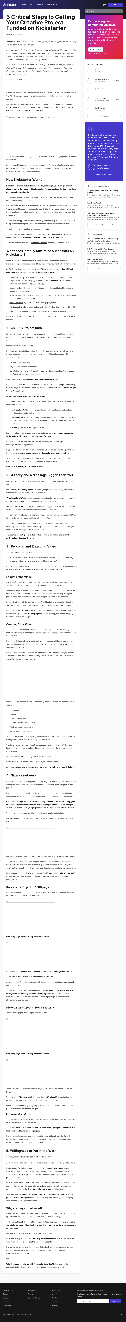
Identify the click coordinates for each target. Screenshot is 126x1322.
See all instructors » (104, 116)
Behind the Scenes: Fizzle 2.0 (97, 259)
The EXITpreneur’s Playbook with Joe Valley (102, 239)
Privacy (55, 1306)
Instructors (7, 1306)
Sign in (104, 5)
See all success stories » (104, 174)
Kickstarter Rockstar (39, 243)
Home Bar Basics (16, 295)
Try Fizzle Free (115, 5)
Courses (23, 5)
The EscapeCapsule (17, 307)
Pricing (30, 1294)
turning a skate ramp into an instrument (50, 337)
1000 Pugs (13, 311)
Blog (31, 5)
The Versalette (15, 278)
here (41, 284)
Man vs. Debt (32, 56)
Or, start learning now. (97, 54)
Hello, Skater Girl (16, 303)
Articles (6, 1302)
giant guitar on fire (24, 337)
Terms (54, 1302)
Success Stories (52, 5)
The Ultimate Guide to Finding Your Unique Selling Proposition (47, 385)
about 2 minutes (54, 590)
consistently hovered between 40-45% (52, 234)
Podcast (40, 5)
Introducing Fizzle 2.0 (94, 203)
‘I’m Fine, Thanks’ (39, 60)
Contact (55, 1298)
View (117, 71)
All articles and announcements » (104, 225)
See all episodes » (104, 269)
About (54, 1294)
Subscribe (115, 1301)
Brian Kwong (19, 34)
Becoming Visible (16, 288)
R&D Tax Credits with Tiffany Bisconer (100, 249)
